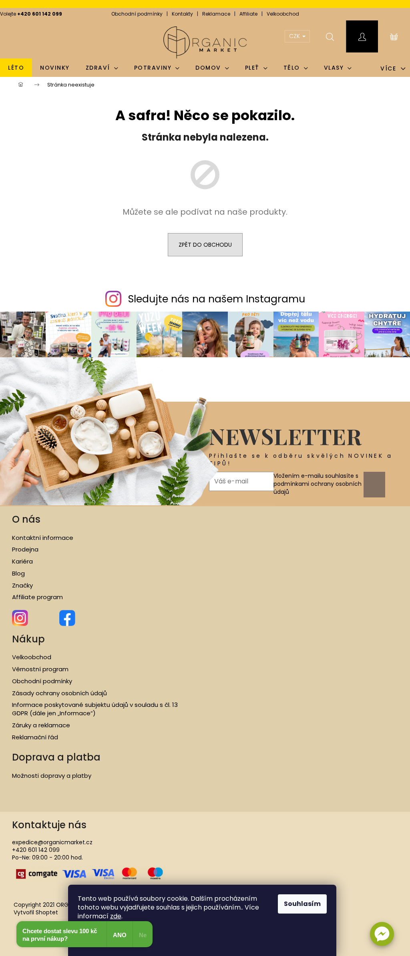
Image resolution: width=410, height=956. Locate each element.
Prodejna (25, 549)
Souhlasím (302, 903)
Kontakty (182, 13)
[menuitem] (16, 67)
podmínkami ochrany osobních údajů (317, 488)
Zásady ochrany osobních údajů (59, 693)
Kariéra (22, 561)
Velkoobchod (283, 13)
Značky (22, 586)
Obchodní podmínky (137, 13)
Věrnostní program (40, 669)
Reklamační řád (35, 737)
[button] (382, 934)
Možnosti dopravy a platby (51, 776)
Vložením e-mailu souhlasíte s (317, 484)
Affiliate (248, 13)
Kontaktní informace (42, 538)
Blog (18, 574)
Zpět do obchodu (205, 245)
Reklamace (216, 13)
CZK (295, 36)
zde (115, 916)
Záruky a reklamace (41, 725)
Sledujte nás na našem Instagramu (216, 299)
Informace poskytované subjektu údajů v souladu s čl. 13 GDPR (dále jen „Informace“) (95, 709)
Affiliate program (37, 597)
